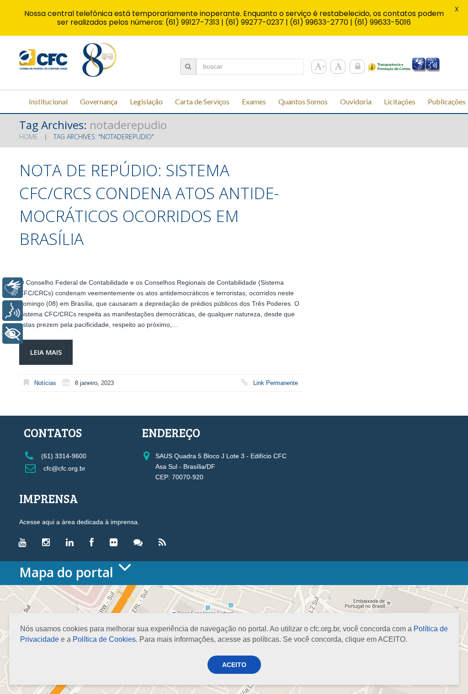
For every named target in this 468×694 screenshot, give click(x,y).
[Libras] (12, 287)
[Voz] (12, 310)
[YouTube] (24, 542)
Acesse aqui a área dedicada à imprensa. (79, 522)
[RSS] (164, 542)
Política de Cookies (104, 639)
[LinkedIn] (72, 542)
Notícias (45, 383)
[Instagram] (48, 542)
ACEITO (234, 664)
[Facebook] (94, 542)
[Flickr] (115, 542)
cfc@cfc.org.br (63, 468)
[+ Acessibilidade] (12, 333)
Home (28, 136)
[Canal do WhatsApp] (140, 542)
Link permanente (275, 383)
